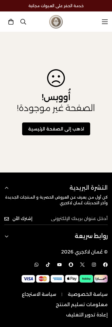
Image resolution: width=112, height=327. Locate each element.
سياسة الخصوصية (88, 294)
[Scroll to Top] (101, 296)
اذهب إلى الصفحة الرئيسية (56, 129)
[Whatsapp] (36, 264)
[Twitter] (82, 264)
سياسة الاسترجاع (39, 294)
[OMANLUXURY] (56, 22)
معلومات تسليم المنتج (82, 304)
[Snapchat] (71, 264)
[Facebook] (105, 264)
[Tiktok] (48, 264)
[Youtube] (59, 264)
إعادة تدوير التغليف (87, 315)
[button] (11, 21)
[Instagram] (94, 264)
